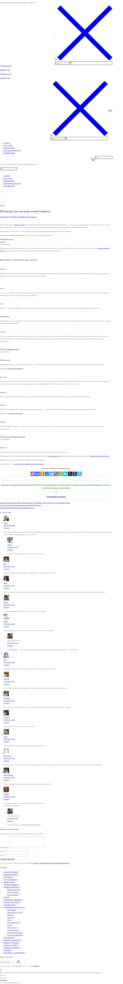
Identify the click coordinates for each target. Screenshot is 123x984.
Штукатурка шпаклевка (14, 935)
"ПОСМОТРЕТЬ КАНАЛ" (56, 497)
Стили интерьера (12, 892)
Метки (2, 503)
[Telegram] (51, 474)
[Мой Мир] (47, 474)
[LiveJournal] (75, 474)
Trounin (6, 621)
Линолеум (10, 917)
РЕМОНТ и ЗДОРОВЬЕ (11, 943)
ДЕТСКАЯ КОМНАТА (11, 885)
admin (2, 217)
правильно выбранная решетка (99, 456)
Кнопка (2, 205)
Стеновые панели (12, 930)
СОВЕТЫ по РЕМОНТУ (11, 948)
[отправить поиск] (70, 63)
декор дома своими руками (12, 503)
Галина (6, 523)
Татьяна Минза (8, 775)
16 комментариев (31, 217)
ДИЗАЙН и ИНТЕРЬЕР (18, 217)
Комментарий (5, 847)
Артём (9, 545)
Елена (5, 736)
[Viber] (56, 474)
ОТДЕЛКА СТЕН (9, 905)
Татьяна (6, 794)
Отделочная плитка (13, 922)
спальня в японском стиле (15, 368)
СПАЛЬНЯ (7, 950)
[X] (70, 474)
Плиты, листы (11, 927)
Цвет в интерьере (12, 895)
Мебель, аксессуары (13, 890)
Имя (2, 851)
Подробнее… (4, 980)
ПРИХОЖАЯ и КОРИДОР (12, 940)
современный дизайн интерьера (43, 503)
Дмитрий (6, 717)
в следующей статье (54, 456)
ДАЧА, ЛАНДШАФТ (10, 879)
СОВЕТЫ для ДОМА (10, 945)
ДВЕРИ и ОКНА (9, 882)
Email (2, 855)
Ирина (6, 602)
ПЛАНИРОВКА (9, 938)
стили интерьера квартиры (62, 503)
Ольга (5, 583)
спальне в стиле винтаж (15, 413)
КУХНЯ (6, 897)
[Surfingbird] (79, 474)
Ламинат (10, 915)
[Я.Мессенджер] (65, 474)
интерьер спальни (27, 503)
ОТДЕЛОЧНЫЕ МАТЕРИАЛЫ (13, 907)
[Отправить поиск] (93, 160)
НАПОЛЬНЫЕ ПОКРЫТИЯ (12, 900)
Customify (36, 966)
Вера (5, 564)
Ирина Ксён (7, 756)
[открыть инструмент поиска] (83, 60)
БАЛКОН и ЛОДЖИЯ (10, 872)
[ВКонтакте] (37, 474)
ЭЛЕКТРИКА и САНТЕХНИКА (14, 953)
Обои (9, 920)
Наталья (6, 679)
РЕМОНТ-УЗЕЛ (5, 70)
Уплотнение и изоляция (14, 932)
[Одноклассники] (42, 474)
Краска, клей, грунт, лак (14, 912)
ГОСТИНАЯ (8, 877)
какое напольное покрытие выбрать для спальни (29, 464)
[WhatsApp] (61, 474)
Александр (7, 698)
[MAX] (33, 474)
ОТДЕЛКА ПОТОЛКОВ (11, 902)
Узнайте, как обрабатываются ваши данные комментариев (51, 863)
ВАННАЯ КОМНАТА (10, 874)
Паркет (9, 925)
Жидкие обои (11, 910)
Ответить (6, 528)
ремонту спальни (19, 225)
